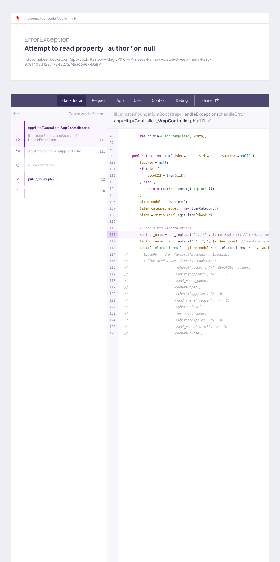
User (138, 100)
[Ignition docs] (20, 18)
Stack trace (71, 100)
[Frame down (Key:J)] (19, 113)
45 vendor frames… (43, 165)
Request (99, 100)
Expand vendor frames (86, 114)
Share (207, 100)
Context (159, 100)
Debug (182, 100)
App (120, 100)
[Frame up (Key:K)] (14, 113)
